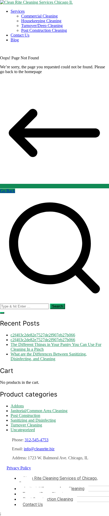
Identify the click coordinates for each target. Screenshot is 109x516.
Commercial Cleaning (39, 16)
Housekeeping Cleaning (41, 21)
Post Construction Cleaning (44, 30)
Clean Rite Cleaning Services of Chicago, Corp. (58, 481)
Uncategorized (23, 430)
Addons (17, 406)
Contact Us (20, 35)
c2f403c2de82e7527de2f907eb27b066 (43, 335)
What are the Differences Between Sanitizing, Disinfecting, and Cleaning (49, 356)
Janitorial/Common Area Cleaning (39, 410)
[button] (2, 313)
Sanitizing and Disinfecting (33, 420)
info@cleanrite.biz (39, 449)
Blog (15, 40)
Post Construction (25, 415)
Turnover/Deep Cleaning (42, 25)
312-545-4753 (36, 440)
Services (18, 11)
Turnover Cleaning (26, 425)
